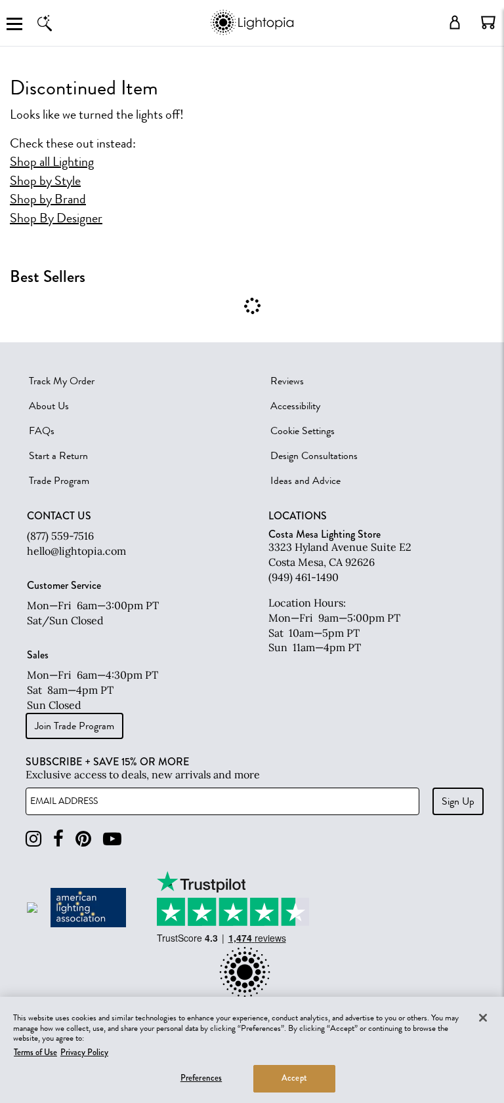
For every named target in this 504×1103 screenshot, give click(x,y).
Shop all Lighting (52, 162)
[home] (251, 32)
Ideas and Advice (305, 481)
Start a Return (58, 456)
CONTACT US (59, 516)
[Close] (483, 1017)
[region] (252, 1050)
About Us (49, 406)
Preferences (201, 1078)
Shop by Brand (48, 199)
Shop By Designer (56, 218)
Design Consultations (314, 456)
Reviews (287, 381)
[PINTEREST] (83, 839)
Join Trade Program (74, 726)
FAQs (41, 431)
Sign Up (458, 801)
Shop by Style (45, 181)
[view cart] (488, 22)
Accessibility (295, 406)
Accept (294, 1078)
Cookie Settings (302, 431)
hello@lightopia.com (76, 550)
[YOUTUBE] (112, 839)
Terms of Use (35, 1052)
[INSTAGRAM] (33, 839)
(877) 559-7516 (60, 535)
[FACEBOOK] (58, 839)
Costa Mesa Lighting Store (324, 534)
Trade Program (59, 481)
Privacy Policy (84, 1052)
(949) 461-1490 (303, 577)
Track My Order (61, 381)
